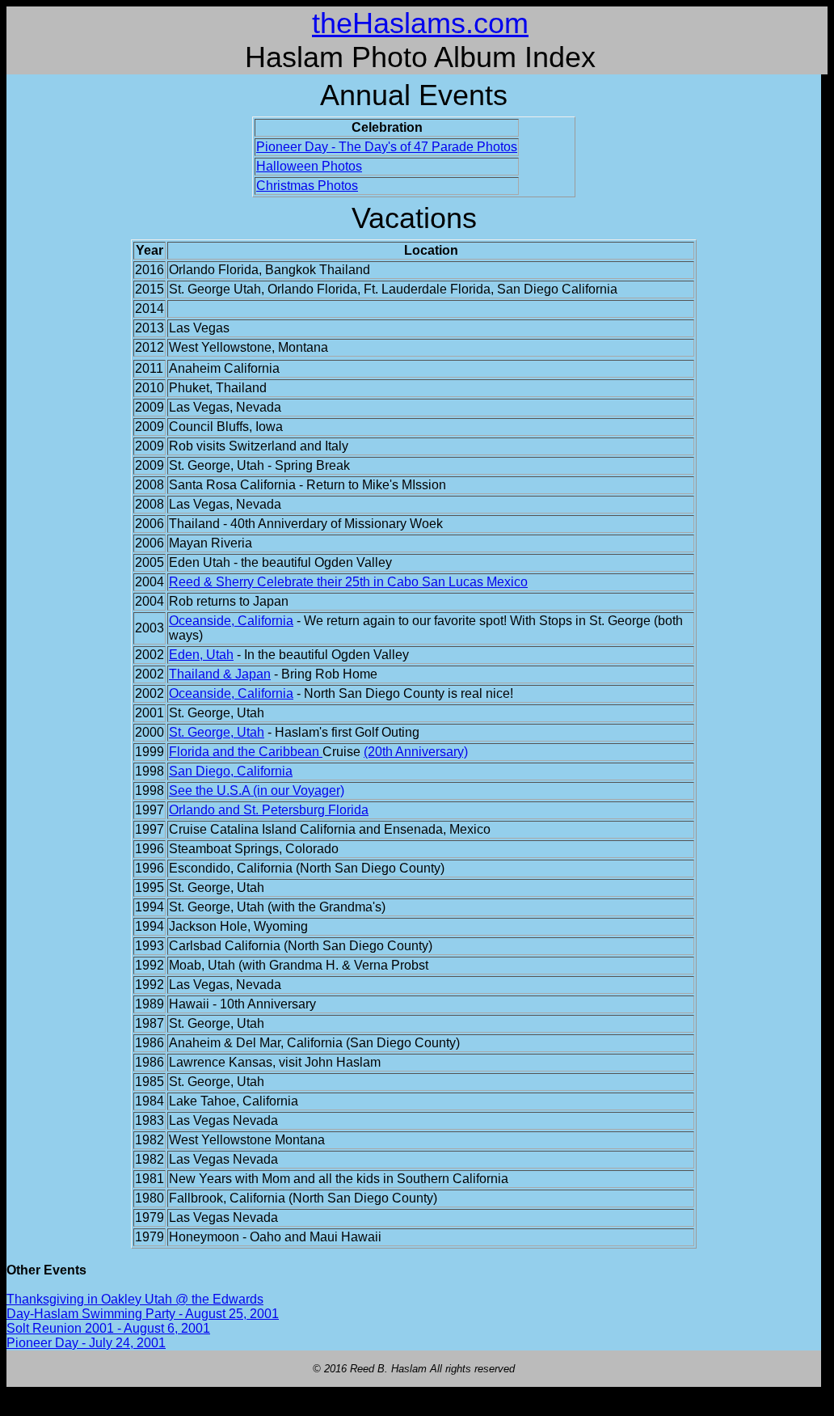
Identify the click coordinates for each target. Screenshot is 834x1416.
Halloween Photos (309, 166)
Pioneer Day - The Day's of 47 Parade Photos (386, 147)
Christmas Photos (307, 185)
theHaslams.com (420, 23)
